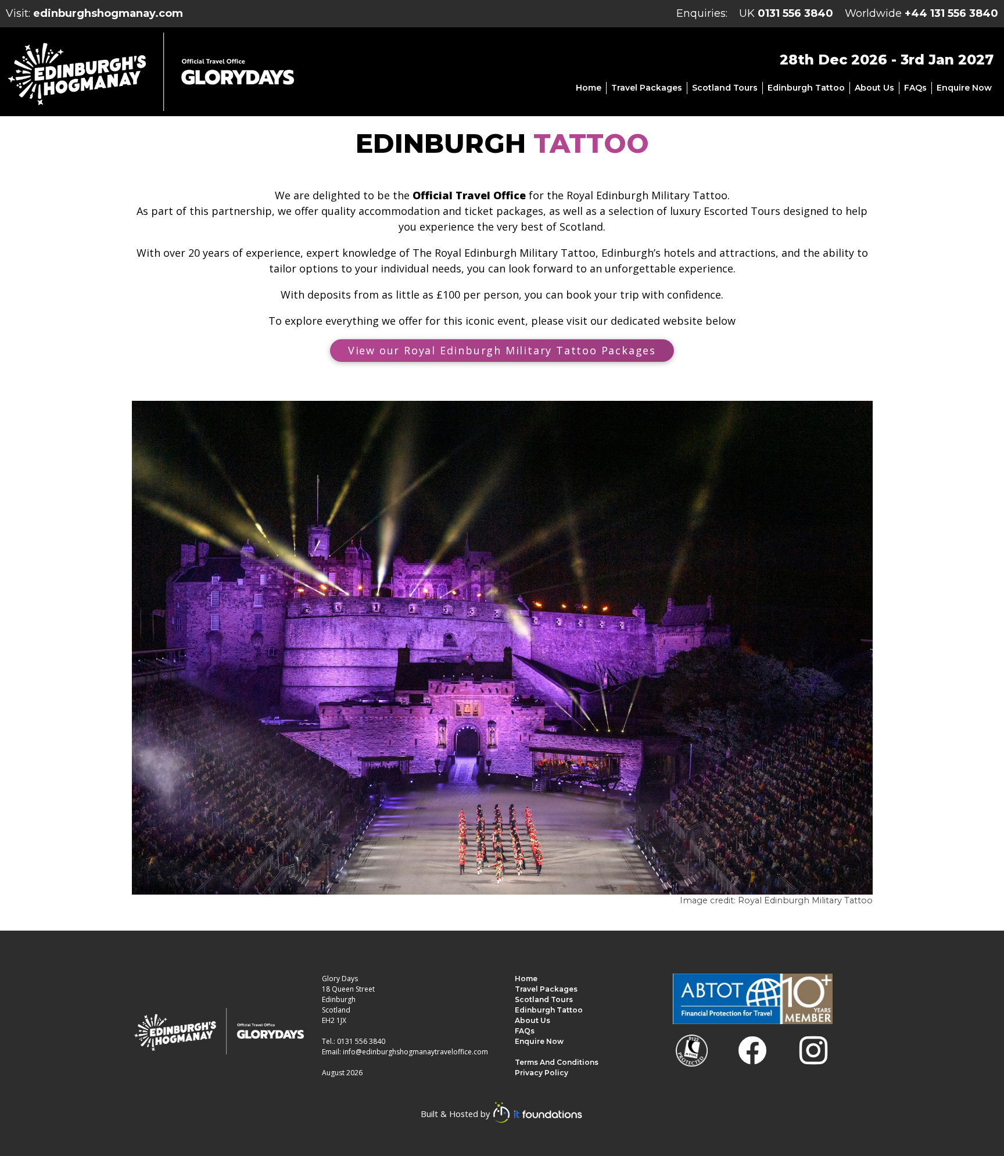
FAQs (915, 87)
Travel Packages (646, 87)
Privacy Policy (541, 1072)
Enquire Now (964, 87)
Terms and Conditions (556, 1062)
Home (588, 87)
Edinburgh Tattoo (806, 87)
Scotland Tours (725, 87)
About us (874, 87)
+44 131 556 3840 (951, 13)
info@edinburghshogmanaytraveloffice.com (415, 1052)
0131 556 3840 (795, 13)
